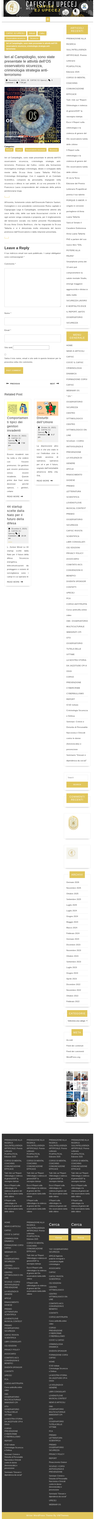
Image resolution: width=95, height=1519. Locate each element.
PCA (68, 598)
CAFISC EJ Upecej (38, 80)
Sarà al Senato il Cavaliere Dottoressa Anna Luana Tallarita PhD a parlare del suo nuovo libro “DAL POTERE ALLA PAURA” (76, 239)
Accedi (69, 1040)
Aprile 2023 (71, 979)
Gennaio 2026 (72, 882)
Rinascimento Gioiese (58, 1462)
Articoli (32, 33)
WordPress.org (73, 1057)
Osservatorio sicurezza (15, 38)
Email (7, 330)
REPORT (70, 699)
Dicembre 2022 (73, 984)
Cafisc (42, 33)
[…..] (6, 237)
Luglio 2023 (71, 967)
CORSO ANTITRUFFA (76, 604)
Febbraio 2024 (73, 933)
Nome (7, 313)
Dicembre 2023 (73, 945)
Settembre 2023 (73, 962)
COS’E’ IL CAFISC (74, 362)
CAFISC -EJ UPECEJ (48, 8)
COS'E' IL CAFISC (56, 1340)
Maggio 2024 (72, 922)
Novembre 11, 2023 (17, 80)
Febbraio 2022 (73, 1001)
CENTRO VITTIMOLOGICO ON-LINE (76, 429)
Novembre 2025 (73, 888)
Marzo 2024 (71, 928)
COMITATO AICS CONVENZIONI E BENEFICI (74, 570)
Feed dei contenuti (74, 1046)
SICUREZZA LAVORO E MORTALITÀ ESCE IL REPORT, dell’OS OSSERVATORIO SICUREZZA (76, 312)
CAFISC (70, 357)
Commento (10, 264)
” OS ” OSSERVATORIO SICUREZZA (74, 401)
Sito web (8, 347)
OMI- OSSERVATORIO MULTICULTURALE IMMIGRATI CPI (77, 626)
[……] (7, 197)
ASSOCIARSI (72, 559)
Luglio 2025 (71, 905)
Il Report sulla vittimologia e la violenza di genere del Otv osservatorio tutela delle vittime (77, 161)
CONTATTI (71, 587)
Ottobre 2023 (72, 956)
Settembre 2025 (73, 899)
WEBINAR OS (73, 390)
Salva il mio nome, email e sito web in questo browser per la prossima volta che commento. (32, 360)
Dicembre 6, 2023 (19, 529)
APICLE (70, 469)
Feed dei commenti (75, 1051)
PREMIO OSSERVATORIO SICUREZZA (74, 519)
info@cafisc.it (15, 8)
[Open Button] (48, 19)
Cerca (54, 1224)
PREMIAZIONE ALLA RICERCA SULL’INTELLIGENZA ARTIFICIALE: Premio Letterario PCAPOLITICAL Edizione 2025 (76, 55)
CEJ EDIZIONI (73, 548)
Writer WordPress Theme (39, 1515)
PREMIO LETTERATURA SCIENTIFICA (73, 491)
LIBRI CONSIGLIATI (75, 542)
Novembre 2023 (73, 950)
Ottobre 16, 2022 (18, 436)
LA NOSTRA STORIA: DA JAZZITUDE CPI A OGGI (76, 665)
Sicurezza (34, 38)
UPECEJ (70, 593)
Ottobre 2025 (72, 894)
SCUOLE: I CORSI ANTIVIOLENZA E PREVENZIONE (75, 446)
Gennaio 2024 (72, 939)
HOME (69, 345)
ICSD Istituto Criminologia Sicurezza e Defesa (77, 710)
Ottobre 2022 (72, 996)
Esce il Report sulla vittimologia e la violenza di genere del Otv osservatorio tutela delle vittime (77, 133)
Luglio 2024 (71, 911)
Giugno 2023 (72, 973)
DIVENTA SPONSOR (76, 581)
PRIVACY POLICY (74, 553)
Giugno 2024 (72, 916)
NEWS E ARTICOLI (75, 351)
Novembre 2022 (73, 990)
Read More (13, 496)
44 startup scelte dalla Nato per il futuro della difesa (15, 515)
